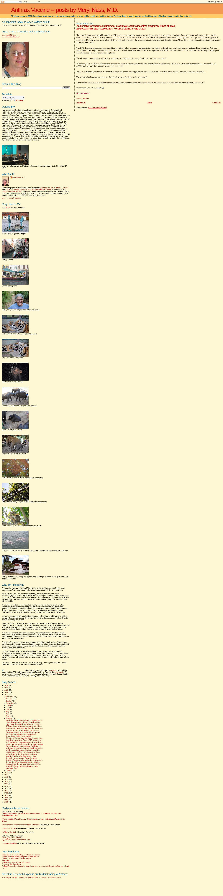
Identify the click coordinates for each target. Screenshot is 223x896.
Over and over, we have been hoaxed (18, 736)
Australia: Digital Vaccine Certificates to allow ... (22, 756)
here (8, 208)
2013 (6, 788)
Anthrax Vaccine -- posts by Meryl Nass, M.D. (64, 10)
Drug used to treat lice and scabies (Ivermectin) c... (23, 730)
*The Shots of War (9, 828)
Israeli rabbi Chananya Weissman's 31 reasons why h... (24, 720)
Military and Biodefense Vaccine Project (16, 858)
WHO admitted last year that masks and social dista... (24, 742)
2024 (6, 688)
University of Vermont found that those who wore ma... (24, 738)
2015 (6, 784)
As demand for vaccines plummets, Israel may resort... (24, 748)
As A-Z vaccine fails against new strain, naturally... (23, 750)
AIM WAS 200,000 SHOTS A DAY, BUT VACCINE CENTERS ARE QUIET (111, 29)
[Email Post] (102, 88)
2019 (6, 775)
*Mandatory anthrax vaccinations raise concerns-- (31, 825)
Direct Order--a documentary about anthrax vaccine (21, 855)
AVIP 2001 (6, 860)
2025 (6, 685)
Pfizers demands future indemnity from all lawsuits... (23, 722)
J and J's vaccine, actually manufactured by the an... (23, 724)
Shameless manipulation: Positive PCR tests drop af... (24, 740)
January (9, 770)
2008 (6, 800)
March (8, 716)
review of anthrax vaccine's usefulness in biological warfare (29, 190)
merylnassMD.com (9, 35)
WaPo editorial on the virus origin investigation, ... (22, 754)
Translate (19, 100)
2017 (6, 779)
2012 (6, 791)
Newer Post (81, 102)
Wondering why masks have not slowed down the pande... (25, 744)
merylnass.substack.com (11, 37)
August (8, 705)
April (8, 714)
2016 (6, 782)
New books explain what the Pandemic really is (21, 758)
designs (53, 670)
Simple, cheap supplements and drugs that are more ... (24, 728)
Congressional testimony (11, 191)
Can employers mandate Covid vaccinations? (21, 734)
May (8, 712)
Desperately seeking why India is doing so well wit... (23, 764)
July (7, 707)
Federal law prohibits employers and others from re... (23, 732)
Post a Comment (82, 98)
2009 (6, 797)
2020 (6, 772)
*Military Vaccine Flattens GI (12, 838)
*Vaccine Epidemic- (9, 843)
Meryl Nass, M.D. (19, 177)
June (8, 709)
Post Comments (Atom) (97, 108)
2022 (6, 692)
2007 (6, 802)
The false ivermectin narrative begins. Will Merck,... (23, 746)
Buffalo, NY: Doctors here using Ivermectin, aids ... (23, 766)
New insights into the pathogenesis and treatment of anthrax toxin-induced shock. (32, 877)
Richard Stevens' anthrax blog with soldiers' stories (20, 857)
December (9, 697)
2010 (6, 795)
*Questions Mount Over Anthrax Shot (16, 840)
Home (149, 102)
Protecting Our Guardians (11, 864)
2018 (6, 777)
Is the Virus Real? (12, 768)
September (10, 703)
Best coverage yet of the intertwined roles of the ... (23, 752)
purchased (59, 672)
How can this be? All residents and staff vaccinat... (23, 762)
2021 (6, 695)
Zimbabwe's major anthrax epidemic (54, 188)
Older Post (216, 102)
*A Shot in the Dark (9, 832)
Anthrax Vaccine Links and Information (16, 862)
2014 (6, 786)
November (9, 699)
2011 (6, 793)
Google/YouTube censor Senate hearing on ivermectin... (24, 760)
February (9, 718)
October (9, 701)
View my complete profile (11, 198)
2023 (6, 690)
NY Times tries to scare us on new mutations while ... (24, 726)
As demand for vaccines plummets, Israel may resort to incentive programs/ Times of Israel (125, 25)
